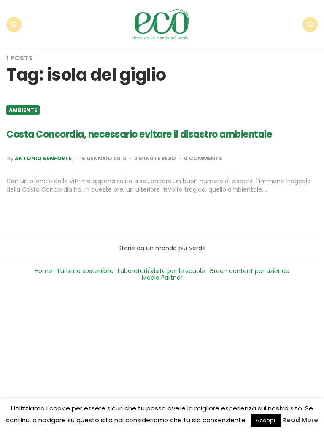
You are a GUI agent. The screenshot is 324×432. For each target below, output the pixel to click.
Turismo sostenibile (85, 271)
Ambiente (23, 110)
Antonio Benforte (43, 159)
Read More (300, 420)
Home (43, 271)
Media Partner (162, 277)
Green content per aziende (249, 271)
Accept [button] (265, 420)
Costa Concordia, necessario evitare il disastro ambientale (139, 134)
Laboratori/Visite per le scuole (161, 271)
